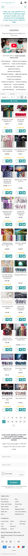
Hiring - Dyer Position (6, 504)
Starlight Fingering (18, 87)
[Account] (21, 2)
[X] (14, 541)
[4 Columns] (21, 97)
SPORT (12, 521)
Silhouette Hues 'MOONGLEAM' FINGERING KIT (7, 181)
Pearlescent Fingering (7, 82)
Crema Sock (20, 66)
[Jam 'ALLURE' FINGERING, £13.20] (20, 111)
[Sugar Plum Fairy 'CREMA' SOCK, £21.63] (7, 360)
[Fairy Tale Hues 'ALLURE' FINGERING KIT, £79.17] (20, 141)
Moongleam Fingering (7, 74)
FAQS (16, 506)
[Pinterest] (6, 541)
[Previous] (4, 417)
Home (2, 25)
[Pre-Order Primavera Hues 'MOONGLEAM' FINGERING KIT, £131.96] (7, 266)
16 (20, 421)
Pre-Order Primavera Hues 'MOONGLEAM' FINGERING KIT (7, 276)
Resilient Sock (8, 84)
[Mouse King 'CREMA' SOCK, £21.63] (7, 390)
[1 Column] (18, 97)
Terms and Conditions (20, 511)
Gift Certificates (5, 501)
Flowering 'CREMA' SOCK (20, 275)
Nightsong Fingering (21, 74)
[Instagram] (10, 541)
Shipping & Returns (19, 509)
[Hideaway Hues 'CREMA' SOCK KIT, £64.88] (20, 171)
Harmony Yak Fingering (14, 71)
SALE (2, 524)
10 (20, 418)
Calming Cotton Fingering (19, 61)
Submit (14, 482)
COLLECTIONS (4, 521)
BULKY (12, 529)
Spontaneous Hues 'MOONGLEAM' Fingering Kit (7, 213)
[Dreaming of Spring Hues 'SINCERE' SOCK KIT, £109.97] (7, 234)
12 (4, 421)
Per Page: (12, 94)
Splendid (21, 18)
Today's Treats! (5, 509)
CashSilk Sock (6, 63)
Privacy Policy (18, 504)
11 (25, 418)
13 (8, 421)
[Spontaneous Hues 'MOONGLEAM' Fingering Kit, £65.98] (7, 203)
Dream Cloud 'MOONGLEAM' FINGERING (21, 308)
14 (12, 421)
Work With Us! (4, 499)
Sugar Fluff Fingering (8, 89)
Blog (16, 499)
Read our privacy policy (16, 487)
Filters (15, 101)
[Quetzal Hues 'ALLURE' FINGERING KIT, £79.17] (7, 111)
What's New (4, 511)
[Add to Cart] (7, 130)
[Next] (13, 425)
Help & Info (5, 496)
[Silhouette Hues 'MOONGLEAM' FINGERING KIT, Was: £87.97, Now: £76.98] (7, 171)
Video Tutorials (4, 506)
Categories (5, 518)
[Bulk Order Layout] (25, 97)
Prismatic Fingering (21, 82)
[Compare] (10, 130)
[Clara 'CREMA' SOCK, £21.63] (20, 390)
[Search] (25, 7)
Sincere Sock (7, 87)
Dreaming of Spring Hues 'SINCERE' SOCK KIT (7, 244)
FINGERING (4, 529)
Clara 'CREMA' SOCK (21, 398)
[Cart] (25, 2)
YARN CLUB (23, 521)
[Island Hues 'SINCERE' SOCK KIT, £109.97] (20, 234)
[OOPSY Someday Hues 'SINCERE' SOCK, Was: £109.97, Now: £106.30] (20, 330)
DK (11, 524)
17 (24, 421)
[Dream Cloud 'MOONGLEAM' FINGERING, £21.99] (20, 298)
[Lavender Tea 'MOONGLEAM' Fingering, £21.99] (20, 203)
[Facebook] (2, 541)
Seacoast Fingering (18, 84)
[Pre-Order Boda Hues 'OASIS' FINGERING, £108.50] (7, 141)
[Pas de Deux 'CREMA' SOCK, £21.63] (20, 360)
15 (16, 421)
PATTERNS (22, 524)
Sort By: (3, 94)
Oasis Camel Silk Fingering (14, 76)
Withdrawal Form (19, 514)
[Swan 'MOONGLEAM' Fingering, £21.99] (7, 298)
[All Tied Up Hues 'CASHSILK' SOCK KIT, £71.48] (7, 330)
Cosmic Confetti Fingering (18, 63)
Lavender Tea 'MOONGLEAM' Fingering (21, 213)
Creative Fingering (10, 66)
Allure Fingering (5, 61)
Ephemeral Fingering (14, 69)
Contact (17, 501)
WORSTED (13, 526)
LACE (2, 526)
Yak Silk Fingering (21, 89)
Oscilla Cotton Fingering (14, 79)
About (2, 514)
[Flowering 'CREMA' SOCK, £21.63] (20, 266)
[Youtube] (18, 541)
